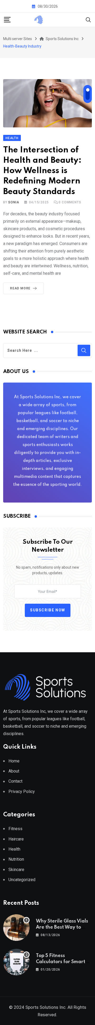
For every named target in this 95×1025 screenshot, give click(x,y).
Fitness (15, 828)
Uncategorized (21, 879)
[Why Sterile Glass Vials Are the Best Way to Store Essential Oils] (16, 927)
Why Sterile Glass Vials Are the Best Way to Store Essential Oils (62, 927)
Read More (20, 288)
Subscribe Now (47, 610)
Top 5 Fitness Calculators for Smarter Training (63, 961)
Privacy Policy (21, 791)
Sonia (13, 202)
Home (14, 761)
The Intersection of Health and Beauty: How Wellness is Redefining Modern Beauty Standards (42, 171)
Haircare (16, 839)
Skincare (16, 869)
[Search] (88, 19)
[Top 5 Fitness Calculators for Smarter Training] (16, 962)
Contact (15, 781)
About (13, 771)
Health (14, 849)
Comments (70, 202)
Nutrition (16, 859)
